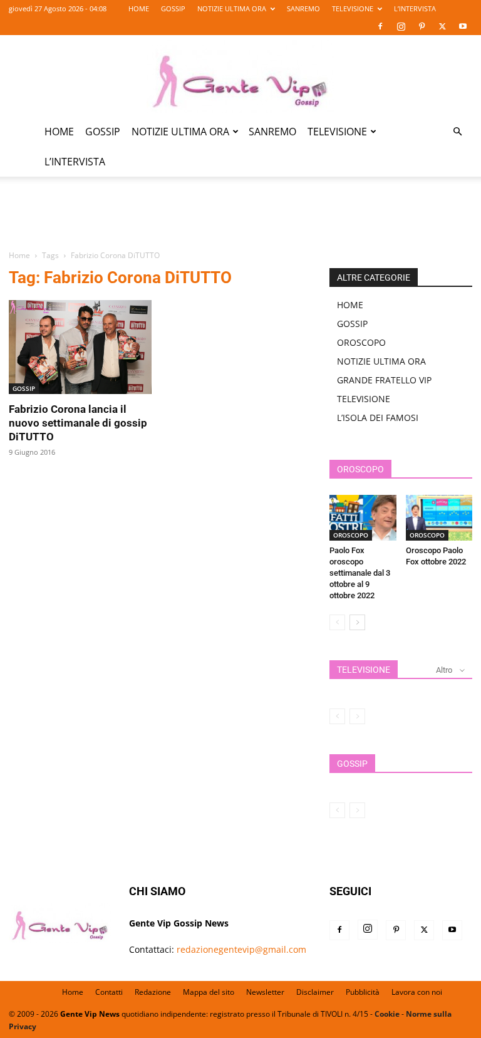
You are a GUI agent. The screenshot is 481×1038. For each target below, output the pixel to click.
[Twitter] (442, 26)
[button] (457, 132)
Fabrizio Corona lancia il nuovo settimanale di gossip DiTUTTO (78, 423)
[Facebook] (380, 26)
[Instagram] (400, 26)
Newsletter (265, 992)
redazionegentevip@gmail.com (241, 949)
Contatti (109, 992)
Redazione (153, 992)
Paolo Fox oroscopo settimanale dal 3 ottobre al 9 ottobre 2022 (359, 573)
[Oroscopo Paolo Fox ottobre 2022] (439, 518)
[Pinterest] (421, 26)
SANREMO (303, 8)
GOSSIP (173, 8)
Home (19, 255)
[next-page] (357, 622)
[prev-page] (337, 622)
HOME (138, 8)
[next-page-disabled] (357, 716)
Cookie (387, 1014)
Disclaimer (315, 992)
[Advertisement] (240, 220)
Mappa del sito (208, 992)
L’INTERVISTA (415, 8)
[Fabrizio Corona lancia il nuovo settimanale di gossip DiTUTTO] (80, 347)
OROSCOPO (361, 342)
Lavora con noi (416, 992)
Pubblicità (363, 992)
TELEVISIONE (352, 8)
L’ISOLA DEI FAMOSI (377, 417)
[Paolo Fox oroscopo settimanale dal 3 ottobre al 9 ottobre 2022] (362, 518)
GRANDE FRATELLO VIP (384, 380)
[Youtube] (462, 26)
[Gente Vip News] (240, 76)
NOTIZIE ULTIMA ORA (231, 8)
